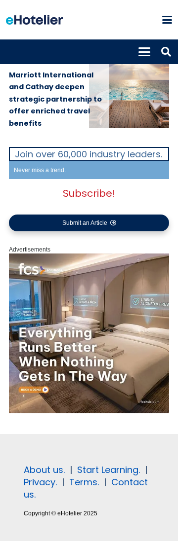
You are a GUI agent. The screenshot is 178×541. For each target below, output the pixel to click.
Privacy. (40, 482)
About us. (44, 470)
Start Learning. (107, 470)
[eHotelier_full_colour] (34, 20)
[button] (167, 20)
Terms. (84, 482)
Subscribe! (89, 193)
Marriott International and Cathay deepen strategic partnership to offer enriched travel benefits (55, 99)
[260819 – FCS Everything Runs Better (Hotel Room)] (89, 411)
